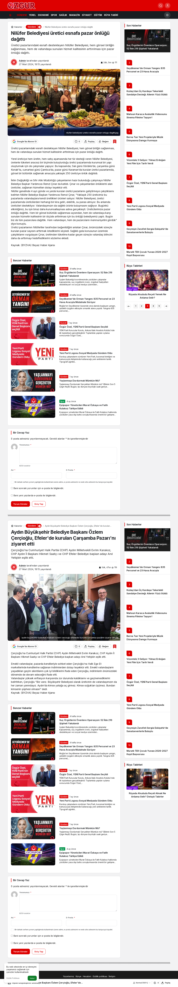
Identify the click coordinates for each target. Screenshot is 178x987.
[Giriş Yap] (167, 5)
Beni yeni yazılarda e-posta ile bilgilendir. (34, 495)
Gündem (64, 268)
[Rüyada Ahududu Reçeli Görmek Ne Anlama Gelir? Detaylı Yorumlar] (147, 285)
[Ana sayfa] (10, 15)
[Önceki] (129, 306)
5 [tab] (159, 306)
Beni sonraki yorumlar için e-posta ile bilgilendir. (38, 488)
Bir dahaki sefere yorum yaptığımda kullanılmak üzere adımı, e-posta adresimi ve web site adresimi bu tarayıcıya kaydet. (64, 482)
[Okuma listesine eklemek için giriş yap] (114, 141)
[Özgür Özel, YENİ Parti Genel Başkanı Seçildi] (147, 178)
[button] (39, 27)
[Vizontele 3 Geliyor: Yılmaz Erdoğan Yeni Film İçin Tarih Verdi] (147, 155)
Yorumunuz (25, 445)
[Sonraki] (166, 306)
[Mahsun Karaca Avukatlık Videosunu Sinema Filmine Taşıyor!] (147, 109)
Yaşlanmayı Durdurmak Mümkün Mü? (79, 380)
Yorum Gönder (20, 504)
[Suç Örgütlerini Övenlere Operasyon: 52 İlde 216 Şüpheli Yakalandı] (147, 40)
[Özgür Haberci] (21, 5)
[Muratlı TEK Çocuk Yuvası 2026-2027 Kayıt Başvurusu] (147, 247)
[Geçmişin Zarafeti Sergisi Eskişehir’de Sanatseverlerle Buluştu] (147, 224)
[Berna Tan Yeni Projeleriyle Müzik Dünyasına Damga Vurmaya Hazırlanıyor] (147, 132)
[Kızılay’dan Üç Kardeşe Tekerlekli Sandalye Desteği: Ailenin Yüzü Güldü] (147, 86)
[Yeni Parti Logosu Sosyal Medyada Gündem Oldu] (147, 201)
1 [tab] (135, 306)
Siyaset (63, 323)
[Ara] (160, 5)
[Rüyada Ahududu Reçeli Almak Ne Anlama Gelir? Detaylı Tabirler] (147, 784)
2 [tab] (141, 306)
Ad (13, 470)
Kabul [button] (32, 978)
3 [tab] (147, 306)
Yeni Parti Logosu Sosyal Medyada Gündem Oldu (85, 353)
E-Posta (70, 470)
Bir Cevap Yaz (21, 432)
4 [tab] (153, 306)
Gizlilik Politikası (12, 978)
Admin (22, 60)
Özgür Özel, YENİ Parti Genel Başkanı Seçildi (83, 326)
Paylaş (167, 983)
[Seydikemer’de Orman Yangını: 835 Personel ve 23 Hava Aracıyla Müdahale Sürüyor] (147, 63)
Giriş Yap (38, 504)
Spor (62, 401)
